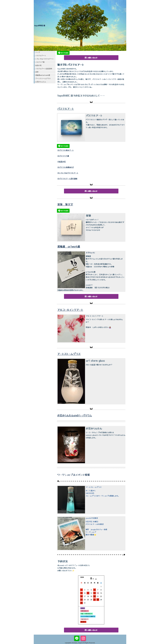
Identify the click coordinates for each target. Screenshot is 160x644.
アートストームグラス (43, 78)
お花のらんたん (40, 82)
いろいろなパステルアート (44, 59)
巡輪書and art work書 (42, 75)
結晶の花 (38, 65)
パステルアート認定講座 (43, 68)
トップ (37, 52)
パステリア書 (40, 62)
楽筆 (36, 72)
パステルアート (40, 55)
